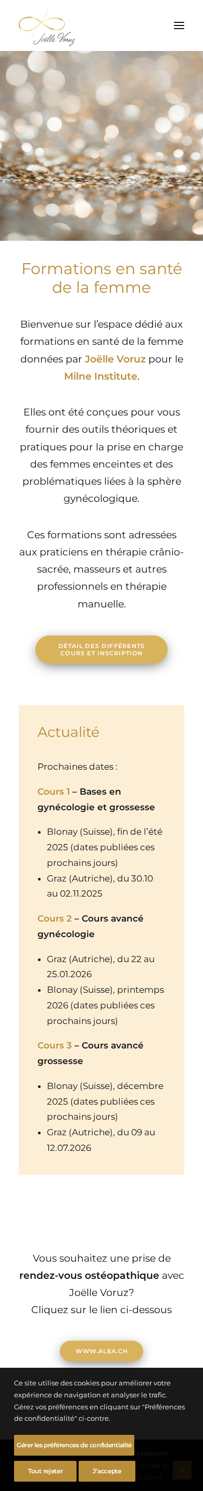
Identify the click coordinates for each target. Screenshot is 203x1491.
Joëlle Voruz (115, 359)
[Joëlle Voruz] (47, 25)
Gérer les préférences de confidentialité (74, 1445)
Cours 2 (54, 918)
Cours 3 (54, 1045)
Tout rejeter (45, 1471)
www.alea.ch (101, 1350)
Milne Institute (100, 376)
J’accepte (107, 1471)
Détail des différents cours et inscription (102, 649)
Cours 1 (53, 791)
